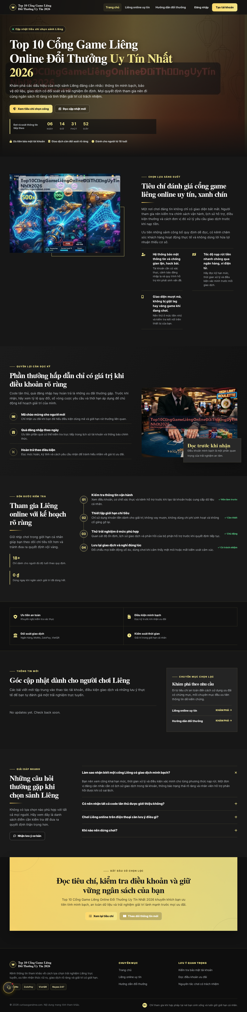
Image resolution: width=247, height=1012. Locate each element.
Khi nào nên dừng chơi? (99, 830)
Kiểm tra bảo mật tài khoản (195, 970)
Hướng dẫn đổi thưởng (171, 7)
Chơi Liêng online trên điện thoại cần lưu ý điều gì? (120, 817)
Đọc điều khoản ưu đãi (192, 977)
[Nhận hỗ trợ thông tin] (8, 987)
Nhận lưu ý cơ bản (29, 835)
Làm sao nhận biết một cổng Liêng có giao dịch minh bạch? (126, 772)
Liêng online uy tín (137, 7)
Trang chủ (112, 7)
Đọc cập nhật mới (74, 108)
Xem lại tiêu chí (103, 916)
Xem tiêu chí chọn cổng (33, 108)
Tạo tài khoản (225, 7)
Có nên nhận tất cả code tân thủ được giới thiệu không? (123, 804)
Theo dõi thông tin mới (143, 916)
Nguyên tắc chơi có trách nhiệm (198, 984)
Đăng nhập (201, 7)
